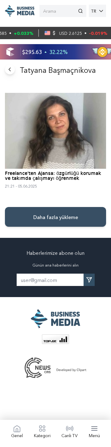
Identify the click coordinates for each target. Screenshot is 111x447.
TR (93, 11)
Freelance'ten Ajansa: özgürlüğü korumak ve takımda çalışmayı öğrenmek (53, 176)
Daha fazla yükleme (55, 216)
